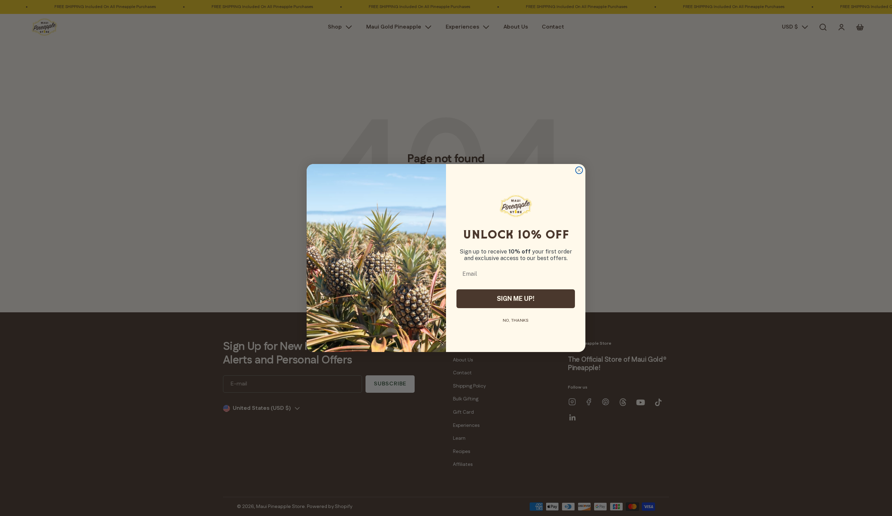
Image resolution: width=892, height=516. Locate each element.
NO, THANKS (516, 320)
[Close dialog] (579, 170)
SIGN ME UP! (516, 298)
